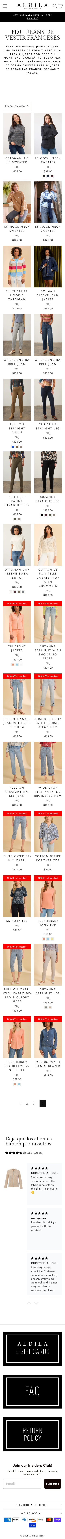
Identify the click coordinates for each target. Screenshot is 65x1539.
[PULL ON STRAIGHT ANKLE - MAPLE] (17, 446)
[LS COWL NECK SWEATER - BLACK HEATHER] (43, 176)
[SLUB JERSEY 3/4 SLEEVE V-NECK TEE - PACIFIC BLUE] (19, 1084)
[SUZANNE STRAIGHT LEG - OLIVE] (50, 515)
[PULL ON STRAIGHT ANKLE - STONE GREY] (21, 446)
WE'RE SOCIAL (31, 1513)
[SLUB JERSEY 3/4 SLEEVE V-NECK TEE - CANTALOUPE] (15, 1084)
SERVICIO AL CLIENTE (31, 1505)
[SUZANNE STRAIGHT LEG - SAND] (50, 1007)
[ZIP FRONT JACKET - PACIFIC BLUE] (17, 664)
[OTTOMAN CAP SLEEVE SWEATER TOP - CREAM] (10, 592)
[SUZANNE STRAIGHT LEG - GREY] (46, 1007)
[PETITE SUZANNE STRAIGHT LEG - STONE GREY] (19, 519)
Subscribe (52, 1484)
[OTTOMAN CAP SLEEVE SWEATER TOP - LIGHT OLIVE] (19, 592)
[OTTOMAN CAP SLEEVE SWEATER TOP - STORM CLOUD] (23, 592)
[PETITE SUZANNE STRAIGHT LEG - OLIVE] (15, 519)
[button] (28, 1304)
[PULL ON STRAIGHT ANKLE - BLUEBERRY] (13, 446)
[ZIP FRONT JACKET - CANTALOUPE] (13, 664)
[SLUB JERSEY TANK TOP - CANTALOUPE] (43, 939)
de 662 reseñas (32, 1153)
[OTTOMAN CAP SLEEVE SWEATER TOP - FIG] (15, 592)
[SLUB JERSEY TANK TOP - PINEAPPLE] (52, 939)
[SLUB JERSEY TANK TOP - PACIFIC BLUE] (48, 939)
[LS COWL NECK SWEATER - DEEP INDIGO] (48, 176)
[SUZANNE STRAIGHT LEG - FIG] (46, 515)
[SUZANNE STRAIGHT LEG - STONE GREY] (54, 515)
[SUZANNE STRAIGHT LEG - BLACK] (41, 515)
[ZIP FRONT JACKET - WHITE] (21, 664)
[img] (13, 1153)
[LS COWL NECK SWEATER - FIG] (52, 176)
